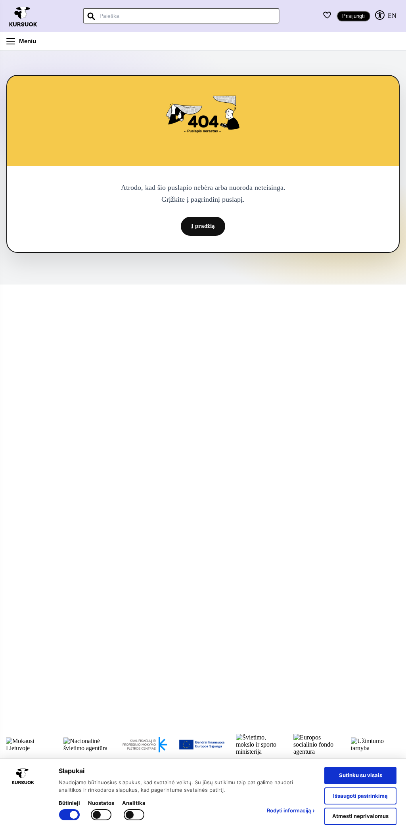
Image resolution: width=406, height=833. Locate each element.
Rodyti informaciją (291, 810)
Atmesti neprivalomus (360, 816)
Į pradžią (203, 226)
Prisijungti (353, 16)
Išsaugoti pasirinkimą (360, 796)
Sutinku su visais (360, 775)
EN (392, 15)
